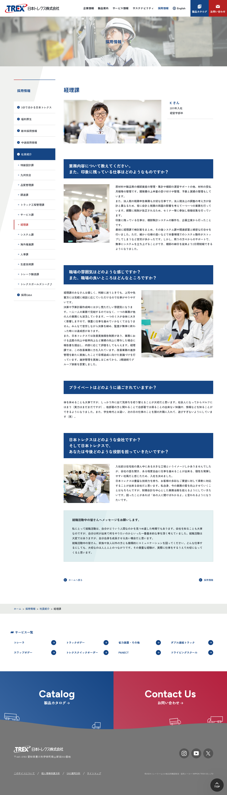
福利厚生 (26, 119)
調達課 (24, 195)
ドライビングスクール (184, 652)
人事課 (24, 254)
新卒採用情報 (29, 131)
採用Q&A (26, 295)
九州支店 (25, 175)
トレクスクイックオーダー (82, 652)
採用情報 (23, 90)
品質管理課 (27, 185)
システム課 (27, 234)
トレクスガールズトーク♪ (36, 284)
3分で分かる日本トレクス (36, 107)
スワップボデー (23, 652)
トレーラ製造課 (29, 274)
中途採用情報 (29, 142)
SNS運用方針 (73, 773)
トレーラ (19, 642)
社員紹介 (26, 154)
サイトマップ (94, 773)
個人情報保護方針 (50, 773)
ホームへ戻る (76, 580)
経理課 (24, 225)
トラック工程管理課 (32, 205)
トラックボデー (75, 642)
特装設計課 (27, 165)
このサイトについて (24, 773)
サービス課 (27, 215)
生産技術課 (27, 264)
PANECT (123, 652)
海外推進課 (27, 244)
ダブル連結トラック (183, 642)
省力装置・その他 (129, 642)
